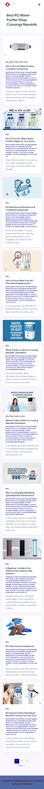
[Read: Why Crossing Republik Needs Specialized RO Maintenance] (22, 473)
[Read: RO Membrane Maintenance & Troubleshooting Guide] (22, 188)
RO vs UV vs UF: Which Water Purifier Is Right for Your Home (20, 140)
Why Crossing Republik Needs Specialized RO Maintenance (20, 494)
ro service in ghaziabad (25, 84)
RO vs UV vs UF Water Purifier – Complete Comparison (20, 67)
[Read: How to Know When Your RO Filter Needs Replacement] (22, 261)
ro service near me (31, 226)
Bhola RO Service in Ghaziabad (15, 74)
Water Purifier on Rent (17, 416)
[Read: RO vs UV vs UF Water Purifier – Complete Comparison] (22, 47)
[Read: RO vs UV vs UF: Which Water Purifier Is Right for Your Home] (22, 119)
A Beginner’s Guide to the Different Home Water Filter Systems (19, 571)
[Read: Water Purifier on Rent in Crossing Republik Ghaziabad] (22, 401)
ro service (32, 78)
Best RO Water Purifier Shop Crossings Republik (21, 72)
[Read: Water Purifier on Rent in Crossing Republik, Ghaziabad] (22, 330)
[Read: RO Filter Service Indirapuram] (22, 627)
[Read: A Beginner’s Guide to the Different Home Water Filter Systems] (22, 549)
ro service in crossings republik (19, 590)
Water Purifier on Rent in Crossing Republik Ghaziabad (22, 421)
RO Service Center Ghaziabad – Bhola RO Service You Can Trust (21, 714)
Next (22, 765)
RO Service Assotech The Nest (22, 224)
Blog (7, 62)
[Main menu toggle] (39, 4)
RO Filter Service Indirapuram (20, 646)
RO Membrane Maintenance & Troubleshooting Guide (20, 208)
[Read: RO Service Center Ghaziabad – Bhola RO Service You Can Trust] (22, 693)
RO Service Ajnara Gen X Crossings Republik (20, 80)
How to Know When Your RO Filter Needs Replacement (19, 281)
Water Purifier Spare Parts (19, 62)
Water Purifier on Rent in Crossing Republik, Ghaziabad (22, 351)
